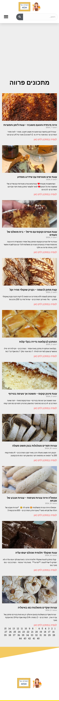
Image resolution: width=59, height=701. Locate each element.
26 (10, 631)
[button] (5, 16)
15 (5, 628)
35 (23, 635)
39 (5, 635)
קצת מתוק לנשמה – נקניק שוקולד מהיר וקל (33, 289)
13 (14, 628)
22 (28, 631)
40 (38, 638)
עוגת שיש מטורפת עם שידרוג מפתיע (37, 176)
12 (18, 628)
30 (45, 635)
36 (18, 635)
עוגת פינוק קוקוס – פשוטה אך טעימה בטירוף (33, 393)
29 (49, 635)
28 (54, 635)
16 (53, 631)
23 (23, 631)
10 (26, 628)
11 (22, 628)
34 (27, 635)
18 (45, 631)
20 (36, 631)
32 (36, 635)
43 (25, 638)
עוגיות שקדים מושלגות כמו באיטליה (37, 607)
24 (19, 631)
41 (34, 638)
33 (32, 635)
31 (41, 635)
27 (6, 631)
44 (20, 638)
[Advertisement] (29, 48)
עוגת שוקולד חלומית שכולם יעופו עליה (36, 552)
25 (14, 631)
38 (10, 635)
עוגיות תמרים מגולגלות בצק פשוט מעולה (34, 445)
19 (41, 631)
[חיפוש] (19, 17)
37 (14, 635)
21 (32, 631)
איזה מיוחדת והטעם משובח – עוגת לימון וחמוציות (30, 125)
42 (29, 638)
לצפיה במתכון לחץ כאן (45, 139)
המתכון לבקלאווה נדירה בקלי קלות (38, 341)
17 (49, 631)
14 (9, 628)
